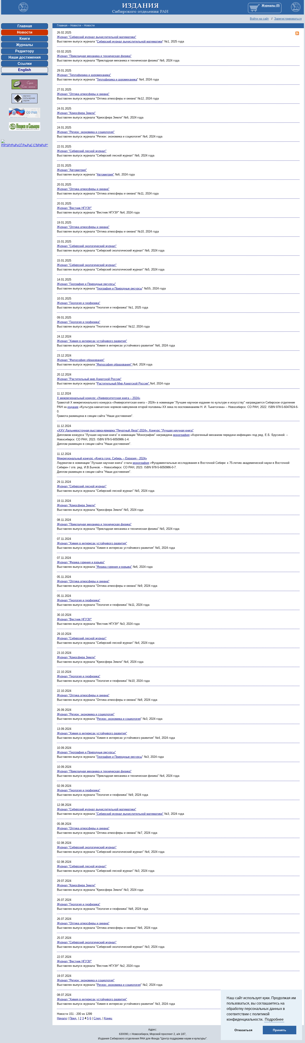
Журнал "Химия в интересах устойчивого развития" (92, 341)
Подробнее (274, 1019)
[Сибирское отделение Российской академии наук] (24, 119)
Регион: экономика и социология (119, 718)
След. (98, 1018)
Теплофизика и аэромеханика (117, 79)
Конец (108, 1018)
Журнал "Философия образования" (80, 360)
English (24, 70)
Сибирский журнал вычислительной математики (129, 41)
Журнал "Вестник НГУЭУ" (74, 208)
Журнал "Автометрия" (72, 170)
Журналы (24, 45)
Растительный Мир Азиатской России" (123, 383)
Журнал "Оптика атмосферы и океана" (83, 94)
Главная (24, 26)
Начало (62, 1018)
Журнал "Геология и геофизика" (78, 303)
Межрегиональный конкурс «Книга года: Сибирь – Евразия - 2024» (102, 458)
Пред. (73, 1018)
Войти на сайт (259, 18)
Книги (24, 38)
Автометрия (105, 174)
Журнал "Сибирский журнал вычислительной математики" (96, 37)
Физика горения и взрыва (114, 566)
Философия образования (114, 364)
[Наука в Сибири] (24, 131)
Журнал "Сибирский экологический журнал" (87, 246)
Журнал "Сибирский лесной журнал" (82, 151)
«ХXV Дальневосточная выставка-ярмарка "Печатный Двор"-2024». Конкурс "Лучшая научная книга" (125, 430)
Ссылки (25, 63)
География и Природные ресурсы (119, 288)
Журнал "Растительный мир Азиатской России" (89, 379)
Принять (279, 1030)
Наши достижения (24, 57)
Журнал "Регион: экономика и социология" (86, 132)
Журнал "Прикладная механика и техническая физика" (94, 56)
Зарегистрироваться (288, 18)
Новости (24, 32)
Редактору (24, 51)
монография (181, 435)
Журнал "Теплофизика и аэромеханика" (84, 75)
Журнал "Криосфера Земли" (76, 113)
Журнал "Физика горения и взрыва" (81, 562)
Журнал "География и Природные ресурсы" (86, 284)
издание (72, 407)
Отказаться (243, 1030)
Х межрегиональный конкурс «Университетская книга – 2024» (98, 398)
